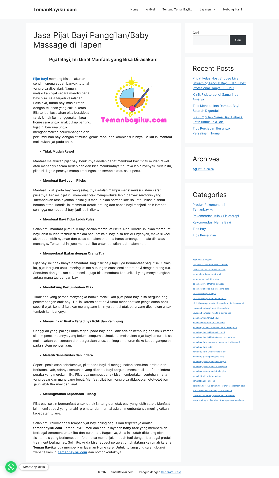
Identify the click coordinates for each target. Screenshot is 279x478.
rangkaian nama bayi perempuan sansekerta (214, 395)
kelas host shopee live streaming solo (211, 289)
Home (134, 9)
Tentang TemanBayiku (177, 9)
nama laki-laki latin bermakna (207, 376)
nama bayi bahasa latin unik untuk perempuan (215, 327)
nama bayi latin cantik (229, 342)
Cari (196, 33)
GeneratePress (171, 472)
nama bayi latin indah (203, 347)
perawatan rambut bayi (233, 386)
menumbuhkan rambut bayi (206, 318)
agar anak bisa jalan (202, 259)
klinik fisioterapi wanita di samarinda (210, 303)
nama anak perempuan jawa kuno (209, 322)
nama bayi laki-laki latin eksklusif (209, 332)
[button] (11, 467)
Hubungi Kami (232, 9)
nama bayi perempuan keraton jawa (210, 366)
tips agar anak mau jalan (232, 400)
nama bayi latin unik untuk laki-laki (209, 352)
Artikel (150, 9)
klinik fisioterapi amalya (204, 293)
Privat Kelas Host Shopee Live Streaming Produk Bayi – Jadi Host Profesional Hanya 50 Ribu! (219, 83)
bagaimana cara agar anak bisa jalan (210, 264)
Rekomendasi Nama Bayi (212, 222)
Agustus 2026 (203, 169)
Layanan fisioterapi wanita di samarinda (212, 313)
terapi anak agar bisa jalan (205, 400)
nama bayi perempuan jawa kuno (208, 357)
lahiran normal (237, 303)
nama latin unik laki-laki (204, 381)
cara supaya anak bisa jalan (206, 279)
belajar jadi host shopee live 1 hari (209, 269)
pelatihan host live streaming (207, 386)
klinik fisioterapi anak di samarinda (209, 298)
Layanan (205, 9)
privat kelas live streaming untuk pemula (212, 390)
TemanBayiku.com (55, 9)
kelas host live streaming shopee (208, 284)
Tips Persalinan (204, 235)
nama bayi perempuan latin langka (209, 371)
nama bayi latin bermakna (205, 342)
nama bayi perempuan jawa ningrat (209, 361)
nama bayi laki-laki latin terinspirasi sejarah (214, 337)
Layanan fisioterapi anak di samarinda (211, 308)
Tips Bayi (199, 229)
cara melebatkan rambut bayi (207, 274)
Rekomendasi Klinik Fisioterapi (216, 216)
